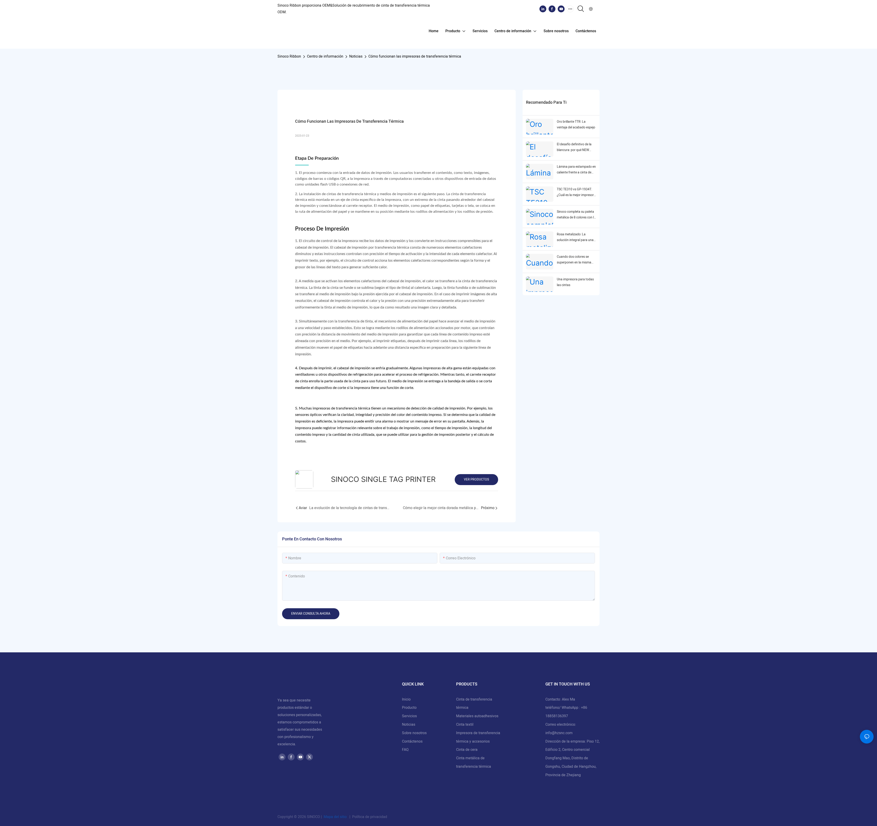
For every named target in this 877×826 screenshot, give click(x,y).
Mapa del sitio (335, 817)
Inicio (406, 699)
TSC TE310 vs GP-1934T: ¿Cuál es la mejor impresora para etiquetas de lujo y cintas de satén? (576, 192)
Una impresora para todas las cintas (575, 282)
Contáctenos (412, 741)
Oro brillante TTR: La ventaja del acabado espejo (576, 124)
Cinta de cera (467, 749)
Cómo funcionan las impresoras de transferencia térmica (414, 56)
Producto (409, 707)
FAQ (405, 749)
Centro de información (325, 56)
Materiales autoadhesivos (477, 716)
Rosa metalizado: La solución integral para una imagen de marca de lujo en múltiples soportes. (576, 237)
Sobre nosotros (414, 733)
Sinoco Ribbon (289, 56)
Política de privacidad (369, 817)
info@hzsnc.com (559, 733)
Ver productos (476, 479)
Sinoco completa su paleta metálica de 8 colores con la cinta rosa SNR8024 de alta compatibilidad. (576, 214)
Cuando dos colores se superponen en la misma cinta (574, 259)
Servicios (409, 716)
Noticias (355, 56)
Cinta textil (464, 724)
